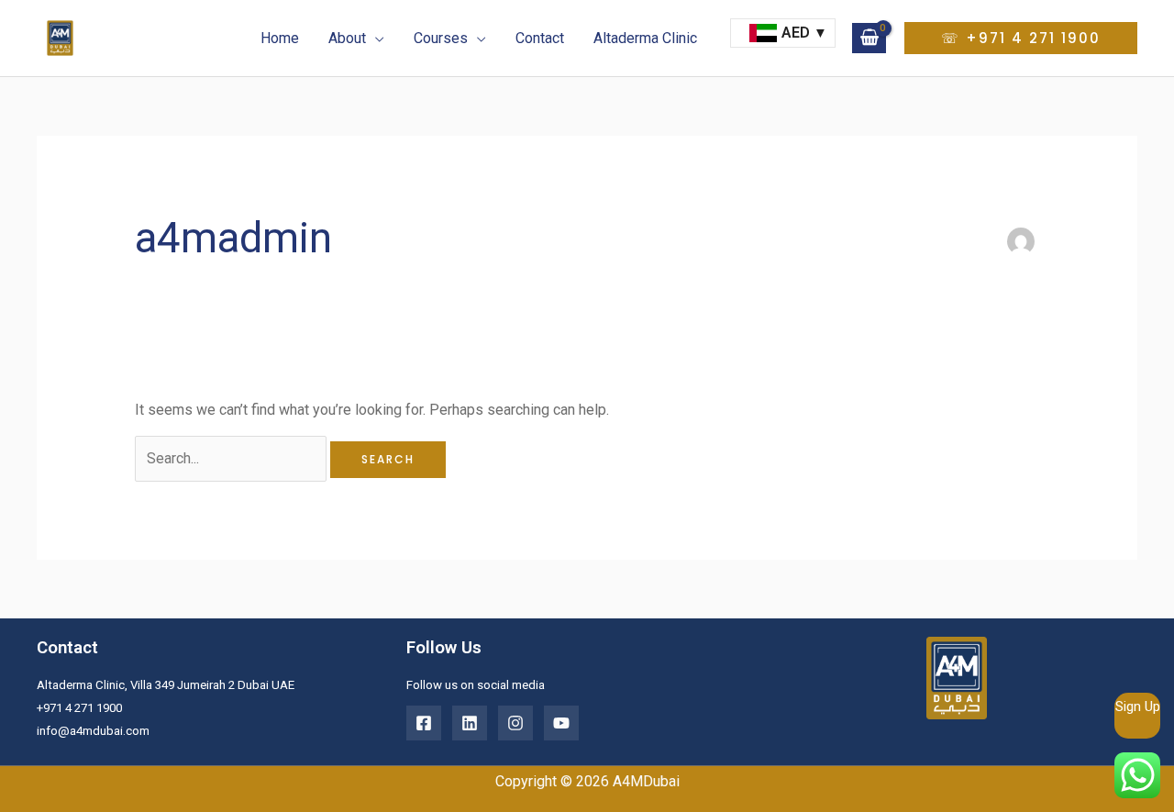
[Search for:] (232, 458)
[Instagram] (515, 723)
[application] (375, 38)
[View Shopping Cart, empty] (869, 37)
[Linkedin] (469, 723)
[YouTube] (561, 723)
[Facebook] (423, 723)
